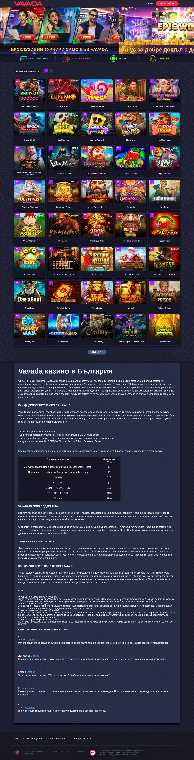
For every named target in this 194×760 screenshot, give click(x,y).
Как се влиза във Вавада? (34, 603)
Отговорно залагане (81, 738)
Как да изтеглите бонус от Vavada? (39, 597)
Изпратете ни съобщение (28, 738)
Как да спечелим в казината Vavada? (40, 610)
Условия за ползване (56, 738)
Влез (150, 4)
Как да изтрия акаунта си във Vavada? (41, 619)
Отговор (31, 639)
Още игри (97, 352)
